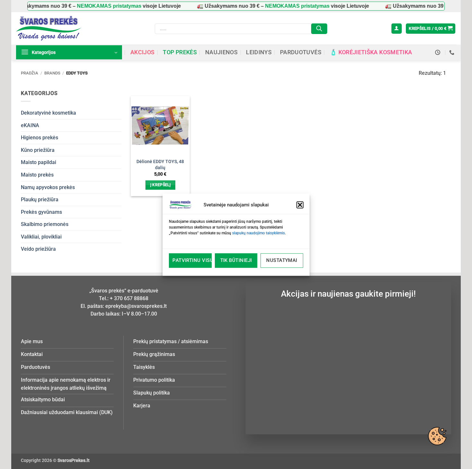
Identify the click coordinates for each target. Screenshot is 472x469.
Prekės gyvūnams (41, 212)
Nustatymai (281, 260)
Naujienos (221, 52)
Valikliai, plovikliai (41, 237)
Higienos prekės (39, 138)
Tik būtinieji (236, 260)
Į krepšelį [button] (160, 185)
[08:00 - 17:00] (438, 52)
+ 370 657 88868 (129, 298)
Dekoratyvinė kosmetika (48, 113)
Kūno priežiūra (38, 150)
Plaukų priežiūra (39, 199)
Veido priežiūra (38, 249)
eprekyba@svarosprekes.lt (136, 306)
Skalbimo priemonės (44, 224)
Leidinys (259, 52)
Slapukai (437, 436)
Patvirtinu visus (192, 260)
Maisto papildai (38, 162)
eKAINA (30, 125)
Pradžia (29, 73)
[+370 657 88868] (452, 52)
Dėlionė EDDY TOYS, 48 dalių (160, 164)
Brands (52, 73)
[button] (300, 205)
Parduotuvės (300, 52)
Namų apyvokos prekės (48, 187)
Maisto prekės (37, 175)
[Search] (319, 28)
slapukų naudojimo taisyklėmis (258, 233)
